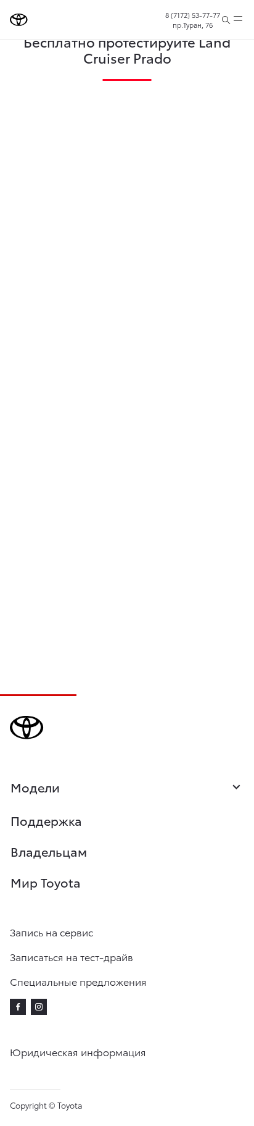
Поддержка (46, 820)
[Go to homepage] (19, 20)
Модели (35, 787)
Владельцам (48, 851)
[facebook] (17, 1006)
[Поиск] (226, 20)
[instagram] (38, 1006)
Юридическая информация (78, 1051)
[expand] (238, 19)
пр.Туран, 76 (193, 25)
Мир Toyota (45, 882)
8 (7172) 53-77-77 (192, 15)
